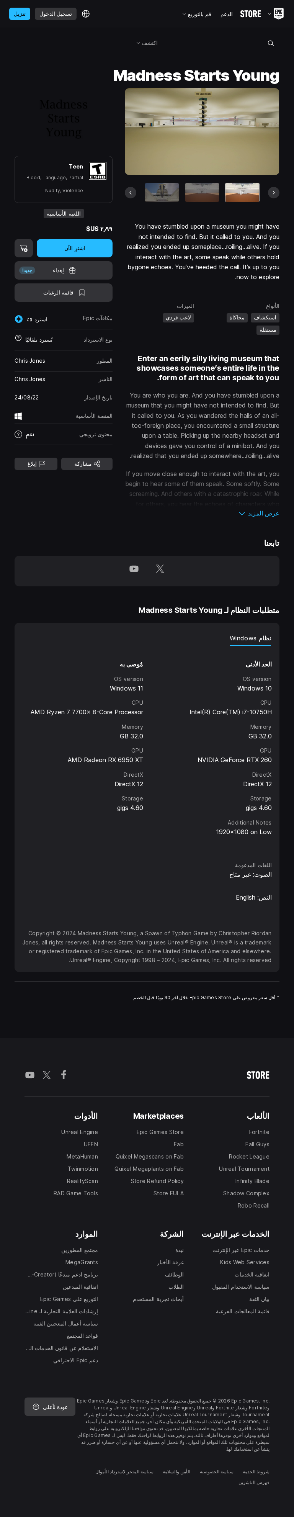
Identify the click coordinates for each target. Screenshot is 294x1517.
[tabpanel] (146, 746)
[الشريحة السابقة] (248, 131)
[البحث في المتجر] (270, 43)
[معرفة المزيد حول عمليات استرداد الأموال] (18, 339)
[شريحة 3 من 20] (162, 193)
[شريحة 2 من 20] (202, 193)
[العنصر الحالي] (242, 193)
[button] (202, 513)
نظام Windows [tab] (250, 638)
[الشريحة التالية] (156, 131)
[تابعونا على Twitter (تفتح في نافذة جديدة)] (160, 571)
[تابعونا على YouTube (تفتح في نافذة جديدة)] (134, 571)
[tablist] (146, 638)
